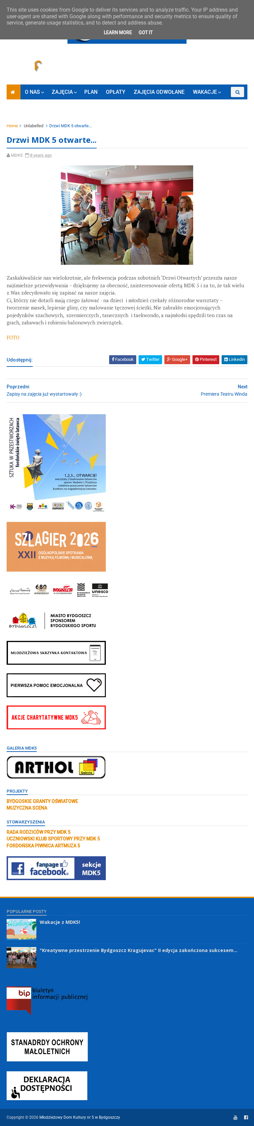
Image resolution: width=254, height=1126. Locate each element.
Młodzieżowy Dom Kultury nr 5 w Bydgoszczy (79, 1117)
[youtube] (235, 1117)
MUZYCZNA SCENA (27, 808)
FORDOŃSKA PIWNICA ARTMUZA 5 (43, 845)
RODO (80, 107)
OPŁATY (115, 92)
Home (12, 125)
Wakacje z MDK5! (60, 922)
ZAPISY (55, 107)
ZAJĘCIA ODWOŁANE (159, 92)
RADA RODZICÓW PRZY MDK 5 (38, 832)
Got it (146, 32)
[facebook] (246, 1117)
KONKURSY (24, 107)
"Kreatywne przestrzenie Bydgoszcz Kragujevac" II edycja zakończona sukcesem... (138, 950)
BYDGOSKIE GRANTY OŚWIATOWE (42, 801)
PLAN (91, 92)
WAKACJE (205, 92)
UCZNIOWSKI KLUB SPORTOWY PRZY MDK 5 (53, 838)
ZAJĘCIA (62, 92)
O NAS (32, 92)
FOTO (13, 337)
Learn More (118, 32)
